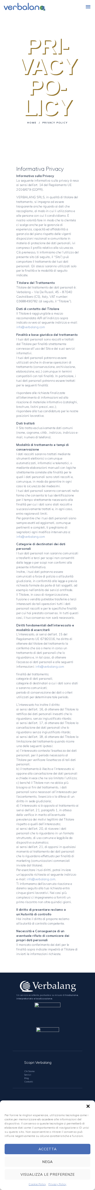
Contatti (28, 1081)
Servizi (27, 1074)
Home (31, 122)
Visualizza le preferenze (48, 1174)
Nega (47, 1162)
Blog (26, 1078)
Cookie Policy (37, 1184)
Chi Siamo (29, 1071)
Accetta (48, 1149)
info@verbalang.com (30, 327)
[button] (88, 1106)
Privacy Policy (57, 1184)
